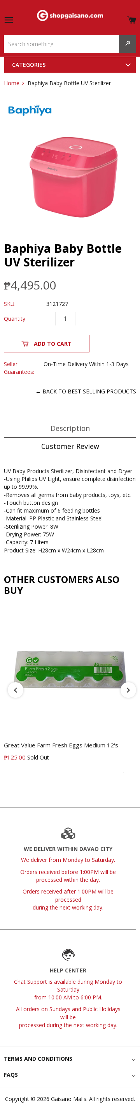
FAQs (11, 1074)
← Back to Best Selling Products (85, 391)
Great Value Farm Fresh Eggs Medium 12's (61, 745)
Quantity (14, 318)
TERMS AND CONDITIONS (38, 1058)
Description (70, 428)
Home (11, 83)
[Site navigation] (8, 20)
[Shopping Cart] (131, 18)
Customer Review (70, 446)
